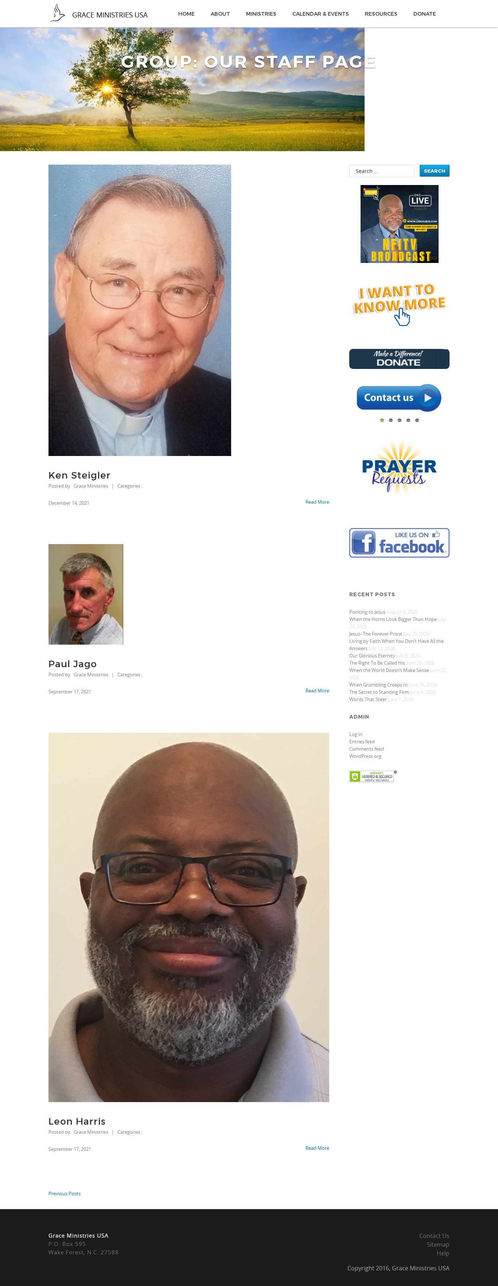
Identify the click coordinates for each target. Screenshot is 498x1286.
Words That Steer (368, 699)
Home (186, 14)
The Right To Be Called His (377, 663)
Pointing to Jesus (367, 612)
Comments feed (366, 749)
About (220, 14)
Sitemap (438, 1244)
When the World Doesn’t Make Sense (389, 670)
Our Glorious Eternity (372, 655)
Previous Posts (64, 1193)
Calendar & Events (320, 14)
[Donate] (399, 366)
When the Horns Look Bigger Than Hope (393, 619)
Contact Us (434, 1236)
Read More (317, 502)
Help (443, 1253)
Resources (381, 14)
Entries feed (362, 741)
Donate (424, 14)
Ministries (261, 14)
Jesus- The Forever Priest (375, 633)
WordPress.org (365, 756)
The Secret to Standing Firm (379, 692)
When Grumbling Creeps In (378, 684)
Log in (355, 734)
